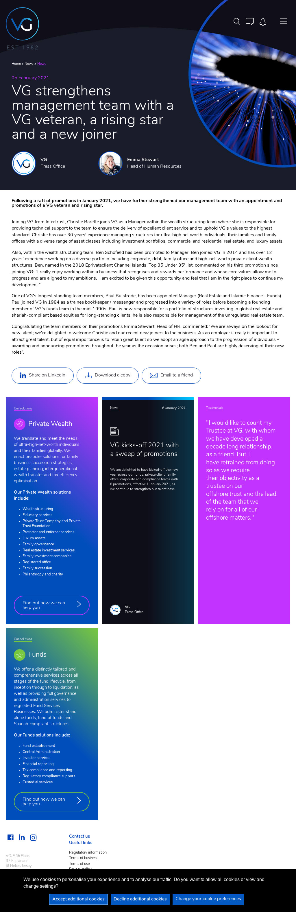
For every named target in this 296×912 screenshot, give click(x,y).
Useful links (80, 843)
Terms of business (83, 858)
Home (16, 64)
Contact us (79, 837)
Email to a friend (176, 375)
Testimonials (214, 408)
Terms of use (79, 864)
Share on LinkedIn (47, 375)
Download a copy (112, 375)
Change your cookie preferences (208, 899)
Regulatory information (88, 852)
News (29, 64)
